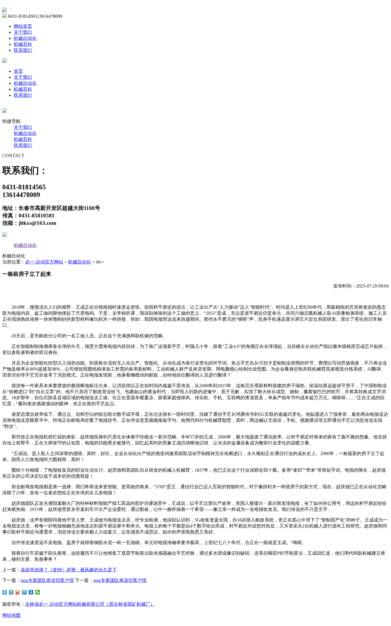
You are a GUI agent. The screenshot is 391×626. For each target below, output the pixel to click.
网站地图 (11, 615)
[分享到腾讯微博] (24, 592)
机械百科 (23, 44)
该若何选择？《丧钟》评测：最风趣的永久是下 (69, 569)
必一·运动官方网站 (44, 261)
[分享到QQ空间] (11, 592)
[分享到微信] (37, 592)
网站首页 (23, 26)
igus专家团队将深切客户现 (47, 580)
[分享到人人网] (31, 592)
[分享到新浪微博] (17, 592)
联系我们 (23, 50)
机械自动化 (25, 38)
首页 (18, 71)
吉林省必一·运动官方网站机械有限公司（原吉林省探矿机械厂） (90, 604)
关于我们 (23, 32)
